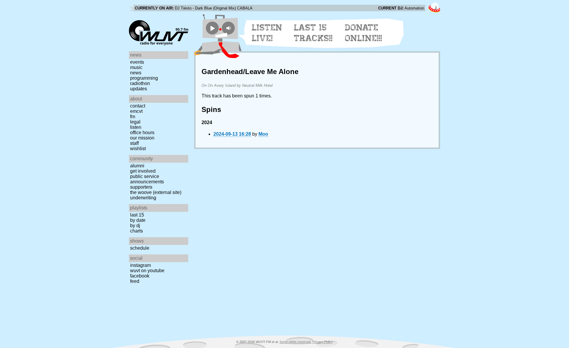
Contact (137, 105)
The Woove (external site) (155, 192)
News (135, 72)
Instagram (140, 265)
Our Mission (142, 137)
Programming (144, 78)
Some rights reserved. (295, 342)
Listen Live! (267, 33)
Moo (263, 134)
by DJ (135, 225)
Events (137, 62)
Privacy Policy (322, 342)
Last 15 (137, 214)
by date (138, 220)
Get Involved (143, 171)
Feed (134, 281)
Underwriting (143, 197)
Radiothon (140, 83)
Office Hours (142, 132)
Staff (134, 143)
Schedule (139, 248)
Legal (135, 121)
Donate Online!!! (363, 33)
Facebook (139, 275)
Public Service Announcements (147, 179)
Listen (135, 127)
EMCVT (136, 111)
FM (132, 116)
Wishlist (138, 148)
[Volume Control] (229, 28)
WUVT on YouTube (147, 270)
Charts (136, 230)
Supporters (141, 187)
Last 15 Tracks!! (313, 33)
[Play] (212, 28)
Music (136, 67)
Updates (138, 88)
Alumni (137, 165)
